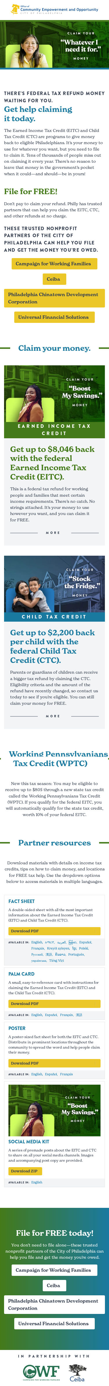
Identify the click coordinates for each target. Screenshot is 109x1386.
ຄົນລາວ (60, 954)
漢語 (49, 954)
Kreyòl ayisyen (58, 948)
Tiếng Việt (56, 961)
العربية (61, 942)
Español (85, 942)
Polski (83, 948)
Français (37, 948)
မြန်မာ (72, 942)
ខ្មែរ (74, 948)
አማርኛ (49, 942)
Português (76, 954)
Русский (37, 954)
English (36, 942)
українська (38, 961)
